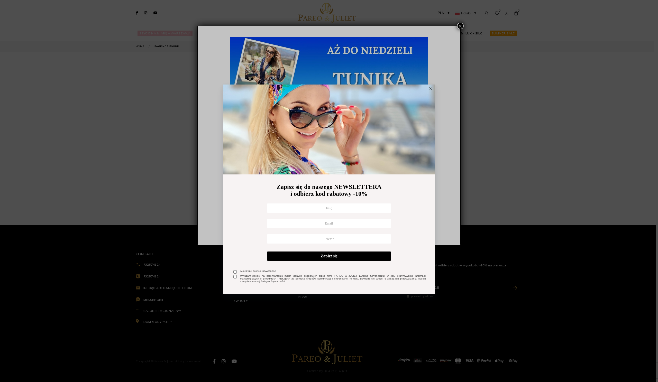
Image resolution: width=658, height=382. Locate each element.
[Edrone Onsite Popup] (329, 191)
